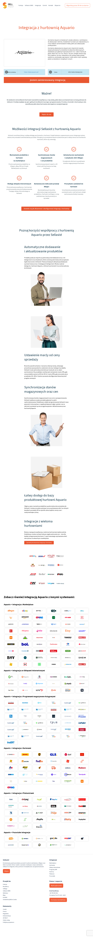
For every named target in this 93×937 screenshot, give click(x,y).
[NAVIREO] (25, 703)
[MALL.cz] (82, 637)
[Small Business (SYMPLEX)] (67, 716)
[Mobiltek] (67, 813)
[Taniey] (67, 637)
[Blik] (53, 806)
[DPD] (67, 754)
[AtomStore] (25, 690)
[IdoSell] (67, 677)
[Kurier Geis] (11, 761)
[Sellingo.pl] (11, 677)
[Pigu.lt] (53, 624)
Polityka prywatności (8, 922)
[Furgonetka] (53, 761)
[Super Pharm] (11, 651)
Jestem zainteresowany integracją (47, 80)
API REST (5, 918)
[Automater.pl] (11, 845)
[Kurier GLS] (53, 754)
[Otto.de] (67, 617)
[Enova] (82, 709)
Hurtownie (52, 865)
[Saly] (25, 683)
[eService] (25, 813)
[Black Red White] (11, 631)
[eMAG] (39, 617)
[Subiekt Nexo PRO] (53, 703)
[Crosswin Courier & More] (67, 781)
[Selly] (53, 690)
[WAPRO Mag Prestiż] (53, 709)
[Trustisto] (25, 845)
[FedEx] (39, 761)
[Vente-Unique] (82, 644)
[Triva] (53, 723)
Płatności (51, 874)
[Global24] (67, 774)
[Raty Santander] (82, 799)
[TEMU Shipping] (82, 781)
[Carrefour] (67, 644)
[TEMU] (11, 637)
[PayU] (39, 799)
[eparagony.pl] (25, 729)
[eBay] (25, 611)
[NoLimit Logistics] (25, 768)
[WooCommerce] (53, 677)
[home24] (53, 637)
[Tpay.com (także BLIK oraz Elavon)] (11, 799)
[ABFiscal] (53, 845)
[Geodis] (53, 774)
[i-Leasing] (53, 819)
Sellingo (5, 889)
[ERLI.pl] (82, 611)
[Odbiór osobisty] (82, 761)
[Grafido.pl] (53, 838)
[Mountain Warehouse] (39, 657)
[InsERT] (11, 742)
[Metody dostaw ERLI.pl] (39, 781)
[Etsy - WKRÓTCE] (67, 631)
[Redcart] (82, 683)
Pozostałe (52, 876)
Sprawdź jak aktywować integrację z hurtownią (39, 543)
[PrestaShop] (39, 677)
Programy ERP (53, 870)
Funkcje (21, 5)
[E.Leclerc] (25, 651)
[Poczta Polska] (82, 754)
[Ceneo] (11, 838)
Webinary (5, 893)
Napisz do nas (46, 114)
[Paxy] (53, 781)
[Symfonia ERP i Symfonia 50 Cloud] (82, 703)
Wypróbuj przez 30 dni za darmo (77, 5)
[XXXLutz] (39, 651)
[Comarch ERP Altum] (67, 709)
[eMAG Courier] (11, 787)
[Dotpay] (25, 799)
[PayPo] (39, 819)
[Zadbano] (67, 768)
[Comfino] (25, 826)
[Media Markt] (39, 637)
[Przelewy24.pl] (67, 799)
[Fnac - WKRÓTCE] (11, 664)
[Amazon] (25, 617)
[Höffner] (53, 651)
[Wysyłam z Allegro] (53, 768)
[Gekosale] (11, 683)
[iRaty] (67, 819)
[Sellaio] (82, 690)
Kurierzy (51, 872)
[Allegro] (11, 611)
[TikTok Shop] (67, 657)
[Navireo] (67, 729)
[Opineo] (25, 838)
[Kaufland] (82, 617)
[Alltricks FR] (25, 657)
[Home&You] (39, 624)
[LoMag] (25, 716)
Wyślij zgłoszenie (56, 886)
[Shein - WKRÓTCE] (82, 657)
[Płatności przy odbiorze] (25, 819)
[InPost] (25, 781)
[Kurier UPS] (39, 754)
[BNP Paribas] (67, 806)
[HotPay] (39, 806)
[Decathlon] (25, 624)
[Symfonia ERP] (39, 723)
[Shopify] (67, 683)
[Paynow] (82, 813)
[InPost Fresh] (53, 617)
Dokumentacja (7, 916)
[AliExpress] (25, 631)
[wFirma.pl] (39, 703)
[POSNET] (67, 838)
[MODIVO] (11, 624)
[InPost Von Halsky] (53, 657)
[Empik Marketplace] (67, 611)
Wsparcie (57, 5)
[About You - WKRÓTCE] (53, 664)
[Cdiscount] (82, 631)
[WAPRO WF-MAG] (11, 703)
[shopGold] (53, 683)
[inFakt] (82, 723)
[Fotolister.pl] (39, 838)
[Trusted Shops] (39, 845)
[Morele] (67, 624)
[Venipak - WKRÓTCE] (82, 774)
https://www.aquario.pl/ (31, 72)
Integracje (38, 5)
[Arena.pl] (39, 611)
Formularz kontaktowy (58, 900)
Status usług (6, 920)
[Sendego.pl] (11, 754)
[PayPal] (53, 799)
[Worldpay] (25, 806)
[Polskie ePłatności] (11, 819)
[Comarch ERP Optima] (11, 709)
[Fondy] (39, 813)
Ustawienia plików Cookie (10, 899)
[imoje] (53, 813)
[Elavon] (39, 826)
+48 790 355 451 (53, 893)
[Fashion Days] (39, 644)
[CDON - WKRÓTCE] (39, 664)
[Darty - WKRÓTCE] (25, 664)
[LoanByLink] (11, 826)
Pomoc (5, 911)
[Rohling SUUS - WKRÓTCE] (11, 774)
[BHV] (11, 657)
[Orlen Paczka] (67, 761)
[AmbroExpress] (11, 768)
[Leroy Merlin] (25, 637)
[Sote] (39, 690)
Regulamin (6, 914)
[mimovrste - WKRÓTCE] (67, 664)
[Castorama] (82, 624)
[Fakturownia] (67, 723)
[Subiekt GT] (67, 703)
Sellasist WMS (29, 5)
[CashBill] (82, 806)
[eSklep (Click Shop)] (82, 677)
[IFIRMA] (39, 729)
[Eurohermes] (39, 774)
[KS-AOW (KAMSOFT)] (11, 716)
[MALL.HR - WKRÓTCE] (82, 664)
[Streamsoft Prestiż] (82, 716)
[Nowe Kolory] (11, 781)
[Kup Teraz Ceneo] (11, 617)
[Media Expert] (11, 644)
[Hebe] (39, 631)
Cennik (45, 5)
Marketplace (52, 863)
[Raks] (53, 716)
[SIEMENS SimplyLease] (11, 806)
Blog (4, 895)
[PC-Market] (39, 716)
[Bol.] (25, 644)
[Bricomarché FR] (82, 651)
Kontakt (50, 5)
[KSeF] (82, 729)
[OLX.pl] (53, 611)
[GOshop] (67, 690)
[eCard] (11, 813)
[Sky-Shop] (11, 690)
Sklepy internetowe (54, 867)
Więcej (6, 871)
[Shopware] (39, 683)
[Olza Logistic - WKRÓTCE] (25, 774)
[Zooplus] (67, 651)
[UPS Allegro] (39, 768)
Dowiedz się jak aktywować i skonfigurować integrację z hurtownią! (46, 209)
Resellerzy (6, 886)
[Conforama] (53, 644)
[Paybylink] (82, 819)
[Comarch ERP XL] (25, 709)
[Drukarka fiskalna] (82, 838)
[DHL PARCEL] (25, 754)
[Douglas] (53, 631)
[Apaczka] (25, 761)
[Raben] (82, 768)
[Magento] (25, 677)
